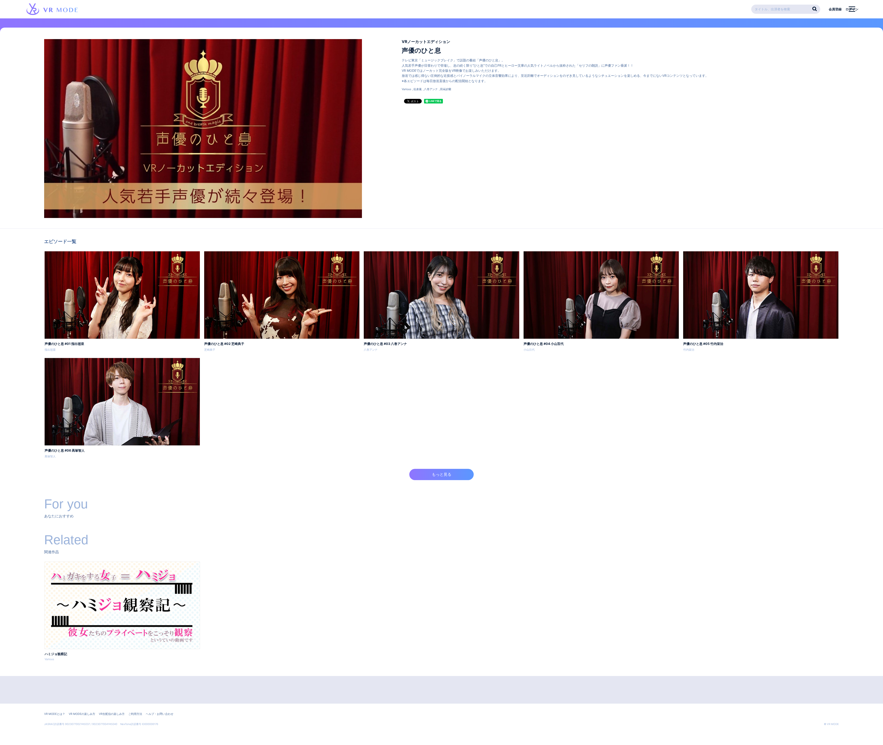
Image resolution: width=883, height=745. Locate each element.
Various (406, 89)
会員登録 (835, 9)
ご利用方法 (135, 714)
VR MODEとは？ (54, 714)
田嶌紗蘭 (445, 89)
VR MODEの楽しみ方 (82, 714)
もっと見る (441, 474)
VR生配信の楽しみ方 (112, 714)
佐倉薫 (417, 89)
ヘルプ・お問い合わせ (159, 714)
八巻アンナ (431, 89)
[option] (122, 611)
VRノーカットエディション (426, 41)
